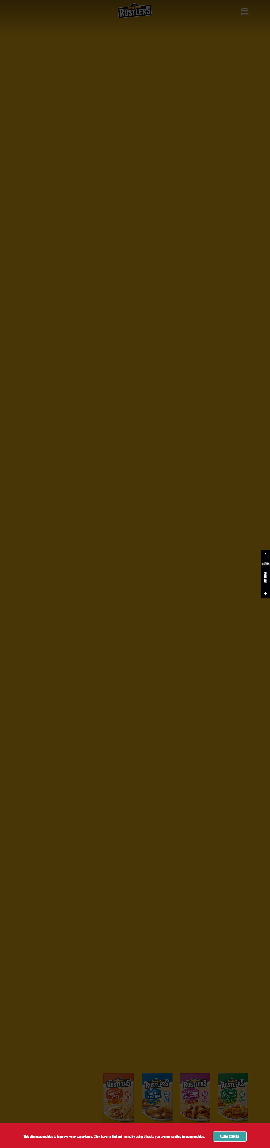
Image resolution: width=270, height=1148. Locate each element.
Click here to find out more (112, 1136)
